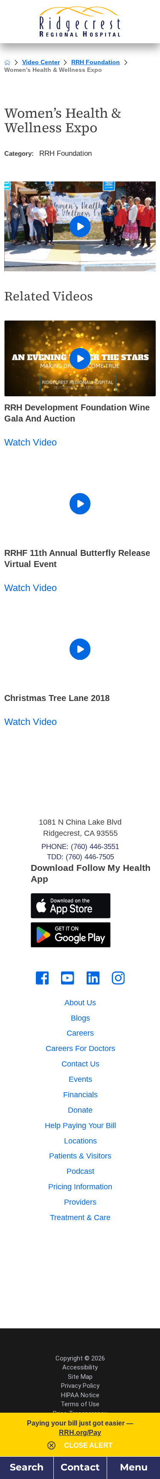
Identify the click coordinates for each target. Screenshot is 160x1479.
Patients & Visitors (80, 1156)
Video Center (41, 62)
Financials (80, 1094)
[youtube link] (67, 977)
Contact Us (80, 1064)
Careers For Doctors (80, 1048)
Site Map (80, 1377)
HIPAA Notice (80, 1395)
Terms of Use (80, 1404)
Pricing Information (80, 1186)
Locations (80, 1141)
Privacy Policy (80, 1386)
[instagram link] (118, 977)
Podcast (80, 1171)
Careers (80, 1033)
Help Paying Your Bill (80, 1125)
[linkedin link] (93, 977)
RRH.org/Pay (80, 1432)
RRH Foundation (95, 62)
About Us (80, 1002)
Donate (80, 1110)
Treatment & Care (80, 1217)
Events (80, 1079)
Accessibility (80, 1367)
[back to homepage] (7, 62)
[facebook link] (42, 977)
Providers (80, 1202)
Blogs (80, 1018)
